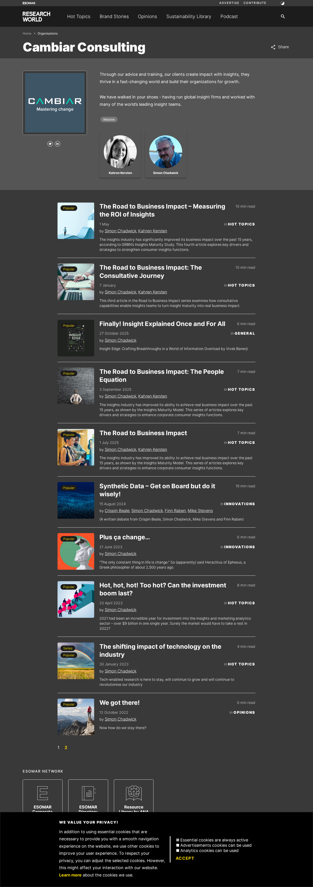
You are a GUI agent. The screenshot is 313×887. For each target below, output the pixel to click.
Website (109, 119)
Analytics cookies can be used (209, 850)
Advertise (229, 3)
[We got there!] (76, 717)
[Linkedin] (57, 144)
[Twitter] (50, 144)
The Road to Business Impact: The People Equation (161, 375)
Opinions (147, 16)
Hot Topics (78, 16)
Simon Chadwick (120, 230)
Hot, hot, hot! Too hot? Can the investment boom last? (162, 589)
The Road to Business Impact (143, 433)
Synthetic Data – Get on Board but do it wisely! (157, 490)
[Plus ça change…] (76, 551)
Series (67, 648)
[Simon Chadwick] (165, 151)
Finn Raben (175, 510)
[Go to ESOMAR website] (29, 3)
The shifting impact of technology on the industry (160, 650)
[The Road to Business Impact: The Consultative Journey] (76, 281)
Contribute (255, 3)
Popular (68, 208)
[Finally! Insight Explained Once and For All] (76, 338)
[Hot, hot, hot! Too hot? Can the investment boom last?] (76, 599)
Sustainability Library (188, 16)
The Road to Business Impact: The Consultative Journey (150, 271)
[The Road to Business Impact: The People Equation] (76, 386)
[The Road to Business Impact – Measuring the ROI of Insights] (76, 220)
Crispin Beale (117, 510)
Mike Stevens (200, 510)
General (245, 333)
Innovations (239, 504)
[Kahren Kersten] (120, 151)
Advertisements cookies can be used (216, 845)
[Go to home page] (36, 17)
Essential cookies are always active (214, 840)
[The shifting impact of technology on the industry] (76, 661)
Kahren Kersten (152, 230)
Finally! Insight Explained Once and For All (162, 324)
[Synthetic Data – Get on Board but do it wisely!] (76, 500)
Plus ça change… (124, 537)
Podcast (229, 16)
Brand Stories (114, 16)
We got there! (119, 702)
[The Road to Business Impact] (76, 447)
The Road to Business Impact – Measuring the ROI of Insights (162, 210)
